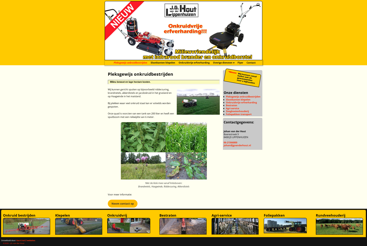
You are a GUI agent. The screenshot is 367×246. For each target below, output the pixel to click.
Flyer (240, 62)
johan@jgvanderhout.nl (237, 145)
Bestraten (231, 105)
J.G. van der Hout (17, 243)
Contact (251, 62)
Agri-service (232, 108)
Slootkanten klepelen (163, 62)
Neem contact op (123, 203)
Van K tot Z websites (25, 240)
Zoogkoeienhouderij (237, 111)
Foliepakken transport (239, 114)
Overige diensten (222, 62)
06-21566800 (230, 142)
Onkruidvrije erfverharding (194, 62)
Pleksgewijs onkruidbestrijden (130, 62)
